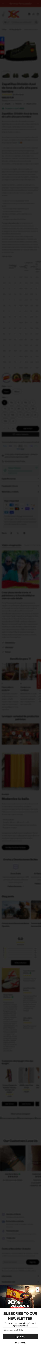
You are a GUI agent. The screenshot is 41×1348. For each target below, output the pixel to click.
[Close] (37, 1289)
